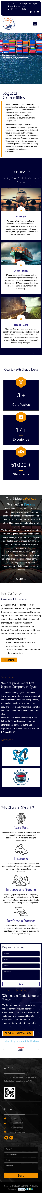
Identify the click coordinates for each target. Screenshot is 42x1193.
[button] (35, 23)
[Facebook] (30, 11)
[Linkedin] (11, 1138)
